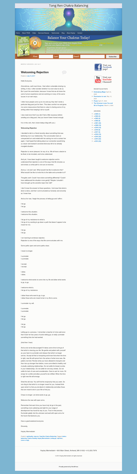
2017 (97, 132)
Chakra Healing (32, 438)
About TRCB (26, 33)
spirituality (30, 436)
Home (18, 33)
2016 (98, 134)
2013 (98, 141)
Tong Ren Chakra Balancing (47, 436)
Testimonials (55, 33)
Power (96, 101)
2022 (97, 121)
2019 (98, 127)
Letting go (53, 438)
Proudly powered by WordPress (68, 467)
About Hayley (71, 33)
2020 (98, 125)
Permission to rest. (100, 96)
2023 (97, 118)
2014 (98, 139)
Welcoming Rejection (35, 72)
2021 (98, 123)
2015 (98, 136)
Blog (63, 33)
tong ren (36, 436)
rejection (59, 438)
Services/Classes (43, 33)
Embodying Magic (100, 92)
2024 (97, 116)
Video (34, 33)
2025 (97, 114)
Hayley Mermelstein (43, 438)
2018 (97, 130)
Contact (79, 33)
